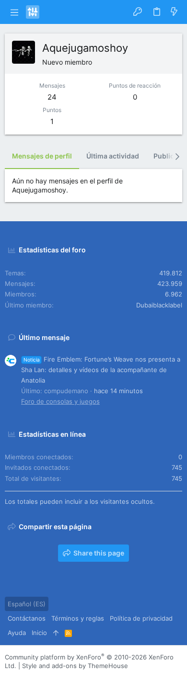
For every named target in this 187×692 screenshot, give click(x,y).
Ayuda (17, 632)
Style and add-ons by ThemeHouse (75, 665)
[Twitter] (52, 677)
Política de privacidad (141, 618)
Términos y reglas (77, 618)
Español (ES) (27, 604)
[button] (14, 12)
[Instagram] (23, 677)
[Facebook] (9, 677)
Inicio (39, 632)
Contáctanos (27, 618)
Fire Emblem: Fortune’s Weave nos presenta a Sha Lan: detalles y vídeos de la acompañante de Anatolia (100, 369)
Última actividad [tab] (112, 156)
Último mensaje (44, 337)
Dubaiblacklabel (159, 305)
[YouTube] (66, 677)
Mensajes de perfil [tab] (42, 156)
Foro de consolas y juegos (60, 401)
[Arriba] (56, 632)
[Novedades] (174, 12)
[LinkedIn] (38, 677)
